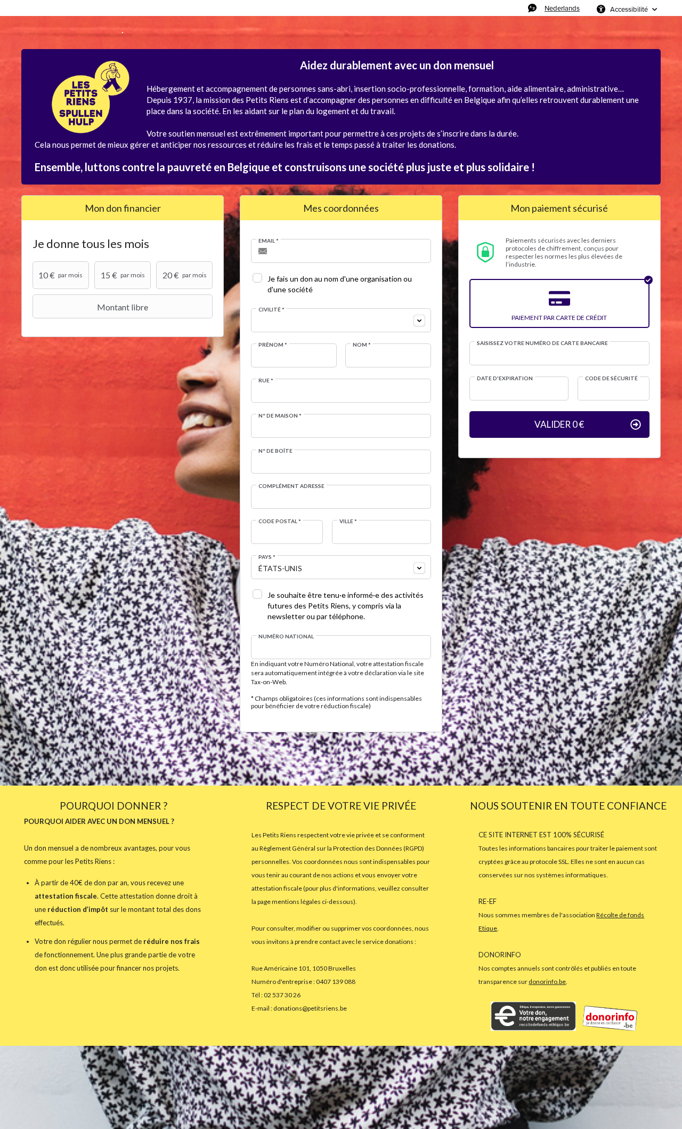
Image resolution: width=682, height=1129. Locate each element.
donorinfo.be (547, 982)
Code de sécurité (611, 378)
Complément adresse (291, 486)
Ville (348, 521)
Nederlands (562, 8)
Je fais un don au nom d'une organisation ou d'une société (339, 284)
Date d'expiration (505, 378)
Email (268, 240)
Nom (362, 344)
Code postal (279, 521)
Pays (266, 557)
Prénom (272, 344)
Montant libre (122, 307)
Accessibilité (629, 9)
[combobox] (341, 320)
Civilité (271, 309)
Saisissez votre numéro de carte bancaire (542, 343)
